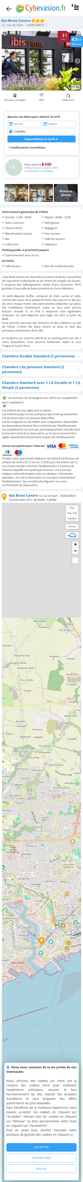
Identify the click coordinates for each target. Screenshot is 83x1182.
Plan (72, 507)
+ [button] (75, 544)
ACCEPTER (41, 1147)
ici (71, 1134)
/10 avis (77, 41)
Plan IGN (72, 513)
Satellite (72, 518)
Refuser (41, 1168)
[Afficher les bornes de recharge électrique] (72, 535)
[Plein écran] (75, 560)
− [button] (75, 550)
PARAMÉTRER (41, 1158)
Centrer (72, 526)
